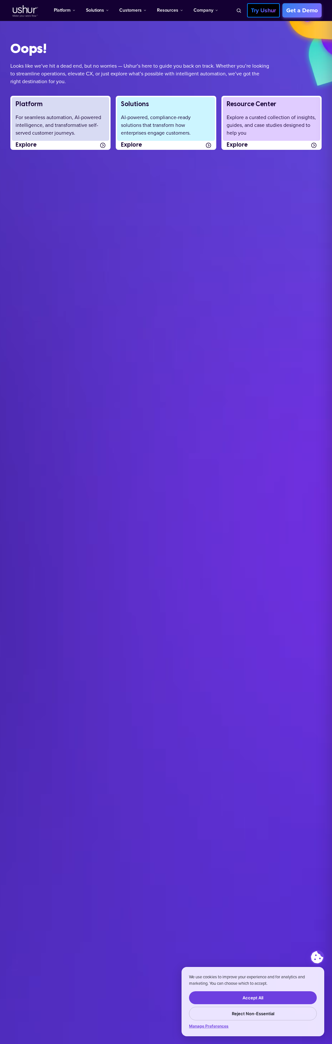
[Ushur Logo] (24, 10)
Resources (167, 10)
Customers (130, 10)
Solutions (95, 10)
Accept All (253, 997)
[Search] (238, 10)
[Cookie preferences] (317, 957)
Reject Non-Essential (253, 1013)
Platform (62, 10)
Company (203, 10)
